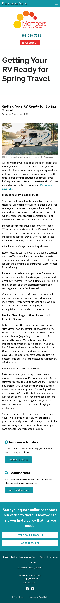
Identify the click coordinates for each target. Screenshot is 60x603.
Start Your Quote (28, 535)
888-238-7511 (31, 35)
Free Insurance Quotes (14, 3)
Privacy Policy (18, 597)
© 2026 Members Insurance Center (19, 557)
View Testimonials (19, 490)
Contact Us (31, 42)
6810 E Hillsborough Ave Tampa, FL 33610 (30, 577)
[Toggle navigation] (56, 3)
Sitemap (32, 562)
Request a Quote (18, 459)
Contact (54, 557)
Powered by (38, 597)
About (42, 557)
